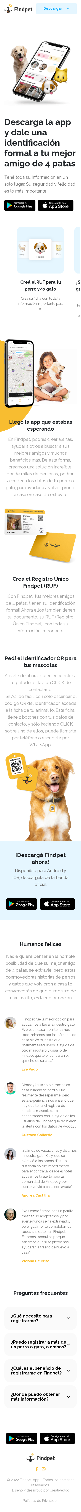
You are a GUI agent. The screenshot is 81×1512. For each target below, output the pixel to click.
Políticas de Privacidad (41, 1501)
